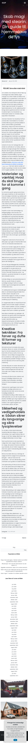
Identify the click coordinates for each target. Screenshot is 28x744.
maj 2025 (14, 608)
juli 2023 (14, 649)
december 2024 (14, 619)
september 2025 (14, 602)
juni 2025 (14, 606)
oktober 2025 (14, 599)
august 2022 (14, 671)
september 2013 (14, 675)
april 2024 (14, 636)
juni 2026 (14, 586)
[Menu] (25, 3)
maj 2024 (14, 634)
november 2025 (14, 597)
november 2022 (14, 665)
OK (15, 740)
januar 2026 (14, 595)
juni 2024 (14, 632)
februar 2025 (14, 615)
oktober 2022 (14, 667)
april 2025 (14, 610)
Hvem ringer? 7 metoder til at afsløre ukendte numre (14, 573)
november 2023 (14, 643)
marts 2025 (14, 612)
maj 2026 (14, 588)
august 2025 (14, 604)
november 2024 (14, 621)
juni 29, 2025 (14, 81)
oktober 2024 (14, 623)
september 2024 (14, 625)
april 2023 (14, 656)
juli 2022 (14, 673)
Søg (14, 547)
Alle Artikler (11, 531)
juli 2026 (14, 584)
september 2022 (14, 669)
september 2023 (14, 645)
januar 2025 (14, 617)
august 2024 (14, 628)
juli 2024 (14, 630)
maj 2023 (14, 654)
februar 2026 (14, 593)
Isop (4, 3)
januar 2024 (14, 641)
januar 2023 (14, 662)
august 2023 (14, 647)
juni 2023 (14, 651)
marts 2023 (14, 658)
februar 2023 (14, 660)
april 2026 (14, 591)
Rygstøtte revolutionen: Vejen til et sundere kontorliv (14, 567)
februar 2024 (14, 638)
